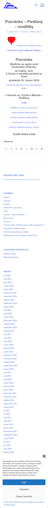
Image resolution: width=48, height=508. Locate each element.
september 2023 (10, 327)
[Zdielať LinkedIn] (21, 148)
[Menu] (40, 5)
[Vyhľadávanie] (34, 5)
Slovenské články (11, 257)
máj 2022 (7, 375)
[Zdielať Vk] (31, 148)
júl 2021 (7, 410)
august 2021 (9, 407)
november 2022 (10, 358)
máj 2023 (7, 337)
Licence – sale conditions (14, 214)
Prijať (24, 482)
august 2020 (9, 438)
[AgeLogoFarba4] (20, 5)
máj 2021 (7, 417)
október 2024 (9, 299)
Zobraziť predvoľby (24, 496)
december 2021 (10, 393)
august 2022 (9, 369)
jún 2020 (7, 445)
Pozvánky (24, 32)
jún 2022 (7, 372)
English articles (10, 253)
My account (8, 218)
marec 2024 (9, 317)
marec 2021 (9, 424)
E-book (7, 204)
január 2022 (8, 389)
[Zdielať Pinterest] (16, 148)
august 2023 (9, 330)
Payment (7, 221)
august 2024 (9, 306)
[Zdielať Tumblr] (26, 148)
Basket (6, 197)
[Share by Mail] (41, 148)
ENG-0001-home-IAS (13, 207)
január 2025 (8, 289)
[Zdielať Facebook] (6, 148)
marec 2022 (9, 382)
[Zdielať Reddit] (36, 148)
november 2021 (10, 396)
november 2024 (10, 296)
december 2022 (10, 355)
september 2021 (10, 403)
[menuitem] (34, 5)
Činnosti (7, 200)
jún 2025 (7, 275)
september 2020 (10, 434)
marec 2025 (9, 285)
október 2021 (9, 400)
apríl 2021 (8, 420)
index (6, 211)
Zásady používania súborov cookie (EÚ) (20, 235)
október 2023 (9, 324)
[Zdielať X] (11, 148)
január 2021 (8, 427)
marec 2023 (9, 344)
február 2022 (9, 386)
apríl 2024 (8, 313)
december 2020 (10, 431)
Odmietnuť (24, 489)
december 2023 (10, 320)
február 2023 (9, 348)
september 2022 (10, 365)
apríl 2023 (8, 341)
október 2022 (9, 362)
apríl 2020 (8, 448)
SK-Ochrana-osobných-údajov (16, 231)
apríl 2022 (8, 379)
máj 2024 (7, 310)
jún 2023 (7, 334)
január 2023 (8, 351)
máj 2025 (7, 278)
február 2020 (9, 452)
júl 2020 (7, 441)
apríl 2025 (8, 282)
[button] (44, 456)
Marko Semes (36, 32)
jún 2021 (7, 414)
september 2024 (10, 303)
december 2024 (10, 292)
